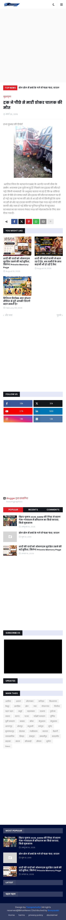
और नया (8, 315)
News (7, 746)
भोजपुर (20, 726)
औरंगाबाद (29, 701)
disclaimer (52, 915)
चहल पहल (9, 711)
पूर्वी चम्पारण (10, 721)
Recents (33, 509)
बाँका (32, 721)
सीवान (38, 741)
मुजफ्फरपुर (9, 731)
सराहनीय (55, 736)
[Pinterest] (29, 221)
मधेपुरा (40, 726)
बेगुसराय (42, 721)
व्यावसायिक (9, 736)
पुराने (59, 315)
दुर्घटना (52, 711)
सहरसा (8, 741)
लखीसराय (33, 731)
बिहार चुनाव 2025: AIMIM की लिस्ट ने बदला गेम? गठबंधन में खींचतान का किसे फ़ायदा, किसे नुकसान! (40, 520)
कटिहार (41, 701)
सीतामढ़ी (28, 741)
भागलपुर (8, 726)
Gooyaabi (53, 910)
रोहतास (22, 731)
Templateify (33, 907)
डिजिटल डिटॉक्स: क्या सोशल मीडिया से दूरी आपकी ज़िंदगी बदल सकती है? (17, 301)
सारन (18, 741)
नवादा (7, 716)
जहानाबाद (31, 711)
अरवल (18, 701)
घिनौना (57, 706)
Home (11, 915)
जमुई (20, 711)
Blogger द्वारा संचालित (17, 498)
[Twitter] (21, 221)
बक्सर (22, 721)
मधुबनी (30, 726)
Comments (53, 509)
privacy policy (36, 915)
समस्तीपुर (43, 736)
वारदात (45, 731)
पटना (27, 716)
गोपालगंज (45, 706)
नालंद (17, 716)
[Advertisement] (33, 45)
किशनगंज (53, 701)
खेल (27, 706)
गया (35, 706)
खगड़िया (17, 706)
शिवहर (21, 736)
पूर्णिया (52, 716)
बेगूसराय (53, 721)
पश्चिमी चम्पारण (39, 716)
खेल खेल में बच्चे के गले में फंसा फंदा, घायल (39, 87)
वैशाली (55, 731)
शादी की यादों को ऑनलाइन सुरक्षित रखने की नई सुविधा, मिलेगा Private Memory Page (16, 263)
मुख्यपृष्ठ (7, 96)
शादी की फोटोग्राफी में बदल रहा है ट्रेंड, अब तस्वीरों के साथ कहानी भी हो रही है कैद (48, 261)
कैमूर (7, 706)
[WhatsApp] (36, 221)
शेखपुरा (32, 736)
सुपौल (48, 741)
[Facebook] (14, 221)
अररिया (8, 701)
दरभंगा (42, 711)
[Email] (43, 221)
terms (21, 915)
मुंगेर (50, 726)
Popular (13, 509)
